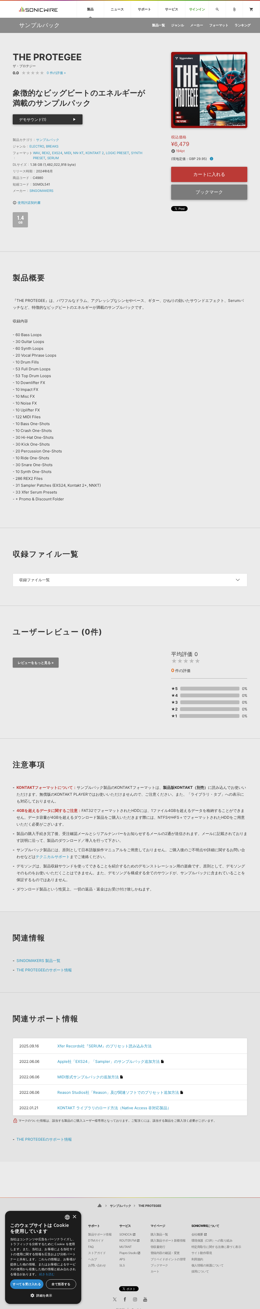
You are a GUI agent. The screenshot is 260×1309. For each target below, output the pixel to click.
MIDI (67, 153)
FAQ (91, 1247)
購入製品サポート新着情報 (168, 1240)
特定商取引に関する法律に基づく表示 (216, 1247)
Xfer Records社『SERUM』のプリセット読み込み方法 (104, 1046)
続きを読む (47, 1274)
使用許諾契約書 (27, 203)
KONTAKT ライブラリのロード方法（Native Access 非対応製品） (114, 1107)
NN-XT (78, 153)
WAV (36, 153)
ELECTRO (36, 146)
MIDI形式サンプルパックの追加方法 (88, 1077)
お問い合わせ (97, 1265)
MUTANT (125, 1247)
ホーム (99, 1206)
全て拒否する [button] (61, 1284)
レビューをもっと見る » (36, 663)
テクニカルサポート (53, 856)
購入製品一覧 (159, 1234)
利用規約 (197, 1259)
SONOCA (125, 1234)
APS (122, 1259)
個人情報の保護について (207, 1265)
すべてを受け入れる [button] (27, 1284)
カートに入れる (209, 174)
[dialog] (43, 1257)
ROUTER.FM (127, 1240)
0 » (56, 73)
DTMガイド (96, 1240)
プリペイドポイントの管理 (168, 1259)
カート (155, 1271)
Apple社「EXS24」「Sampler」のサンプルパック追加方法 (108, 1061)
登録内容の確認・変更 (165, 1253)
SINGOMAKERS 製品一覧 (38, 960)
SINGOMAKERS (41, 191)
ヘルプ (92, 1259)
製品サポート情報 (99, 1234)
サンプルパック (47, 140)
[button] (43, 1295)
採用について (200, 1271)
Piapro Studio (128, 1253)
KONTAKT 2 (95, 153)
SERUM (53, 158)
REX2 (46, 153)
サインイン (197, 9)
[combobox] (67, 1217)
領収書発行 (158, 1247)
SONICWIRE (38, 9)
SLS (122, 1265)
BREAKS (52, 146)
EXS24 (57, 153)
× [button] (74, 1217)
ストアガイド (97, 1253)
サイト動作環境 (201, 1253)
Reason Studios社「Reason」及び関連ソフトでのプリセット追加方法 (118, 1092)
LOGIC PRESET (117, 153)
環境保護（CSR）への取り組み (212, 1240)
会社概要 (197, 1234)
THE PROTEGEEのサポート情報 (44, 970)
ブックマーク (209, 192)
